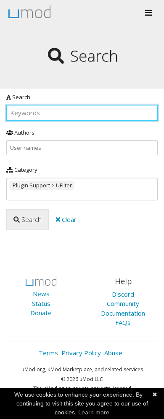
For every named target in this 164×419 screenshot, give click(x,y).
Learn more (93, 412)
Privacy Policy (81, 353)
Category (25, 169)
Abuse (113, 353)
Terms (48, 353)
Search (20, 97)
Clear (68, 219)
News (41, 293)
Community (123, 303)
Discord (123, 294)
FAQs (123, 322)
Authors (23, 132)
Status (41, 303)
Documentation (123, 313)
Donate (41, 312)
